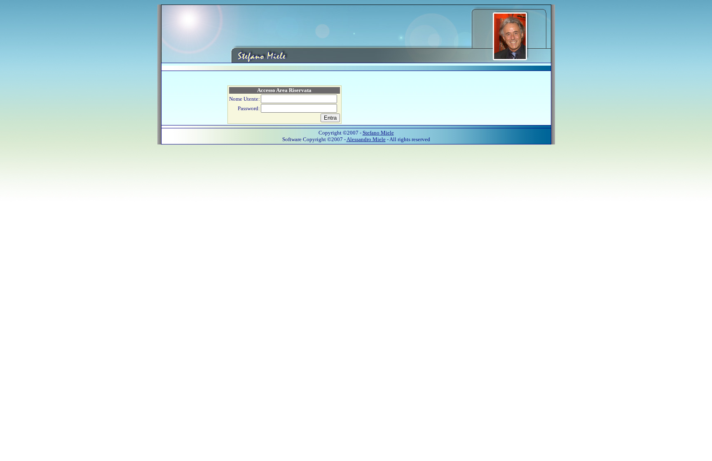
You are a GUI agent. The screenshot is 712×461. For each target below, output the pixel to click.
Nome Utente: (244, 99)
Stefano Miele (378, 133)
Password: (249, 108)
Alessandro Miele (366, 139)
